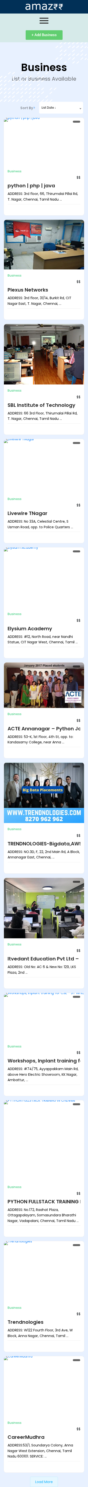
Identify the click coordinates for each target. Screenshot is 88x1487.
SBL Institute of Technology (41, 405)
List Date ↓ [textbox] (49, 107)
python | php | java (31, 185)
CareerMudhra (26, 1437)
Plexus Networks (28, 289)
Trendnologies (26, 1322)
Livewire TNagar (27, 513)
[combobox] (61, 108)
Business (15, 171)
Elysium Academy (30, 628)
